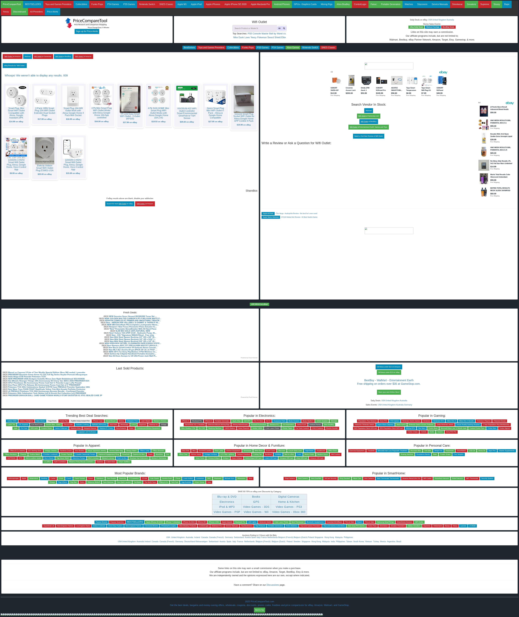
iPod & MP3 (227, 506)
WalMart (382, 380)
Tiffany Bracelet (158, 451)
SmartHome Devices (404, 522)
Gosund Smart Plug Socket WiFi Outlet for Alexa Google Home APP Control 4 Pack (243, 117)
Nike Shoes (40, 421)
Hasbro (440, 432)
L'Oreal (177, 478)
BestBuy (369, 380)
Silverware (247, 451)
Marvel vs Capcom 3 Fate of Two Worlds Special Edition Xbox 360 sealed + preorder (46, 372)
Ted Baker (137, 482)
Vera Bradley (79, 451)
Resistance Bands (423, 454)
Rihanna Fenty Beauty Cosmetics (81, 462)
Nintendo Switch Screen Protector (421, 425)
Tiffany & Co (163, 482)
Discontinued (19, 12)
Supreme (484, 4)
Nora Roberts (121, 428)
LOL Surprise (23, 425)
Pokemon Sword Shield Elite (271, 37)
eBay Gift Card (301, 458)
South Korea (359, 541)
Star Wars (421, 428)
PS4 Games (113, 4)
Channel (23, 454)
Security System (487, 478)
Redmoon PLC (217, 526)
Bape (506, 4)
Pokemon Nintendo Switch (364, 425)
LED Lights (252, 522)
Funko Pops (97, 4)
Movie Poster (309, 454)
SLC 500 (202, 428)
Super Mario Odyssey (271, 217)
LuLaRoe (47, 462)
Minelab (334, 421)
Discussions (273, 585)
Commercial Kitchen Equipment (148, 428)
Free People (111, 478)
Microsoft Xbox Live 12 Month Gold (453, 428)
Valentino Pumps (79, 458)
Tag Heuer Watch (63, 458)
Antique (226, 458)
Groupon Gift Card (286, 458)
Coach (68, 478)
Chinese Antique (214, 458)
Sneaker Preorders (398, 526)
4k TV (268, 421)
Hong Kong (329, 537)
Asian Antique (237, 458)
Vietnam (369, 541)
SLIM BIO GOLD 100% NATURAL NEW (133, 331)
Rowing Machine (407, 454)
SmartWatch (461, 451)
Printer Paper (287, 428)
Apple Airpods (227, 522)
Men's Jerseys (93, 458)
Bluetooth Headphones (315, 522)
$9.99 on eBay (16, 173)
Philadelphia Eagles (168, 526)
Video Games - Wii (256, 511)
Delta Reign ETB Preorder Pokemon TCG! (27, 377)
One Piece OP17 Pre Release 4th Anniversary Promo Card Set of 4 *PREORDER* (44, 385)
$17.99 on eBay (45, 119)
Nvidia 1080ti (257, 428)
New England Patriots (65, 526)
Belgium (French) (285, 537)
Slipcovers (422, 4)
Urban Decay (199, 482)
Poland (311, 537)
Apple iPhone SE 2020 (235, 4)
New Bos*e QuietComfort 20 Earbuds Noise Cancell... (133, 347)
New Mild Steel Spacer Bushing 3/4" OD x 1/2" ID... (133, 341)
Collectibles (81, 4)
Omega (52, 482)
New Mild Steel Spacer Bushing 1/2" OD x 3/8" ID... (133, 337)
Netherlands (272, 537)
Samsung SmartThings (385, 522)
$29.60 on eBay (187, 122)
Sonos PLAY (301, 425)
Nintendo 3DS (438, 421)
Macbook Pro (197, 421)
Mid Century (335, 454)
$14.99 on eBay (16, 121)
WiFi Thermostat (472, 478)
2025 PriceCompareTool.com (259, 601)
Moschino (159, 454)
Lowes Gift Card (271, 458)
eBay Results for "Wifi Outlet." (14, 66)
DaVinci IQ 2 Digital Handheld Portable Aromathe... (133, 354)
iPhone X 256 (214, 522)
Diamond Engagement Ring (108, 454)
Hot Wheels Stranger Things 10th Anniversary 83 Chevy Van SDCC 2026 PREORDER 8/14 (48, 381)
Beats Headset (294, 421)
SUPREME (11, 458)
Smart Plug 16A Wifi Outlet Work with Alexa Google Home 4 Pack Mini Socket (73, 112)
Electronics (227, 501)
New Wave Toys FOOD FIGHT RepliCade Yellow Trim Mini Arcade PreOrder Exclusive (46, 389)
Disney (121, 421)
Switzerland (239, 537)
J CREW (472, 526)
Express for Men (139, 454)
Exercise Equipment (357, 451)
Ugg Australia (186, 482)
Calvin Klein (110, 462)
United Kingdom (439, 20)
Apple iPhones (213, 4)
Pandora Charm (66, 451)
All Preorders (36, 12)
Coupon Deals (46, 428)
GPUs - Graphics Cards (305, 4)
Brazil (398, 541)
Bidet (435, 454)
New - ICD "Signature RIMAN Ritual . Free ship (133, 335)
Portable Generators (390, 4)
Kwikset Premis (315, 425)
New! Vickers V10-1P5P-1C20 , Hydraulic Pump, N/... (132, 333)
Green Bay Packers (115, 526)
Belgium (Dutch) (300, 537)
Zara (209, 482)
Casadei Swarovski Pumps (85, 454)
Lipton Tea (11, 425)
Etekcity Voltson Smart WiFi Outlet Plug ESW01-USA (45, 167)
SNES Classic (166, 4)
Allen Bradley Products (187, 526)
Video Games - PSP (227, 511)
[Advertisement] (130, 257)
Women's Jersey (108, 458)
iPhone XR (202, 522)
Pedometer (450, 451)
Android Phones (282, 4)
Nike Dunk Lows (241, 37)
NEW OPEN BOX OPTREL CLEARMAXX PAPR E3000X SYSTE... (133, 343)
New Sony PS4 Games (356, 526)
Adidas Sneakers (414, 526)
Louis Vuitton (188, 478)
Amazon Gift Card (316, 458)
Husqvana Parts (279, 421)
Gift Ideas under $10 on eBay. (389, 372)
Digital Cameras (288, 496)
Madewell (217, 478)
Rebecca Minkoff (94, 482)
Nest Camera (303, 478)
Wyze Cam (357, 478)
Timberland (437, 526)
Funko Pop (64, 421)
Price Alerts (52, 12)
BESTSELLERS (33, 4)
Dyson (90, 478)
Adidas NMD (12, 421)
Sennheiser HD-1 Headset (194, 425)
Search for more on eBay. (120, 204)
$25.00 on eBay (45, 174)
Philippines (348, 537)
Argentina (391, 541)
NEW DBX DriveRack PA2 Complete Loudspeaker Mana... (133, 325)
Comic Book (433, 428)
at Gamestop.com (368, 116)
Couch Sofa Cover (295, 451)
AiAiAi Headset (322, 421)
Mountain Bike (415, 451)
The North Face (150, 482)
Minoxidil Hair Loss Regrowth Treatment (392, 451)
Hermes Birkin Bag (116, 451)
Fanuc (374, 4)
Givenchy (122, 478)
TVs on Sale (68, 425)
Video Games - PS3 (289, 506)
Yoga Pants (52, 421)
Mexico (383, 541)
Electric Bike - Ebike (53, 425)
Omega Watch (131, 451)
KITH (20, 458)
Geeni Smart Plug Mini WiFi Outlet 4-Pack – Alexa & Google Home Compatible (215, 113)
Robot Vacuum (457, 478)
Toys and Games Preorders (58, 4)
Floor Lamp (219, 451)
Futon (299, 454)
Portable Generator (222, 421)
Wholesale (124, 425)
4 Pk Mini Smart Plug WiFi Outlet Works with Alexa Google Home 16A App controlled (102, 113)
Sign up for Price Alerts (87, 31)
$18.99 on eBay (73, 119)
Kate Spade (154, 478)
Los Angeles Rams (83, 526)
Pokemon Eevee (500, 421)
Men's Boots (48, 458)
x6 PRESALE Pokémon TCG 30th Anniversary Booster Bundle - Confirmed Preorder (46, 391)
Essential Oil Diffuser (334, 522)
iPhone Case (98, 421)
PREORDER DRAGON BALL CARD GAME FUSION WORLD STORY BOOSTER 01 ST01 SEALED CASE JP (55, 395)
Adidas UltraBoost (26, 421)
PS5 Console (254, 33)
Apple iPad (196, 4)
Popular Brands (101, 522)
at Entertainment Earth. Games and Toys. (368, 127)
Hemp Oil (481, 451)
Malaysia (339, 537)
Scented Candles (205, 451)
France (264, 537)
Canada (205, 537)
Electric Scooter (332, 428)
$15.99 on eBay (73, 173)
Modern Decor (322, 454)
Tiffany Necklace (11, 454)
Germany (408, 405)
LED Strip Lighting (227, 454)
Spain (253, 537)
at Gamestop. (43, 56)
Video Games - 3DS (256, 506)
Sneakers (471, 4)
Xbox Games (293, 47)
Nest (250, 478)
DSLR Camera (317, 428)
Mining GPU (410, 428)
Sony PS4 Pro (451, 432)
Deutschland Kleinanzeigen (196, 541)
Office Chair (183, 454)
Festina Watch (35, 454)
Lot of (134, 425)
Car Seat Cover (37, 425)
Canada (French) (216, 537)
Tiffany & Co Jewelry (17, 451)
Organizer (142, 425)
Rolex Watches (291, 526)
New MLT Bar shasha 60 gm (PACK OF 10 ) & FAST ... (133, 350)
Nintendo (426, 421)
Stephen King (76, 428)
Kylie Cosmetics (60, 462)
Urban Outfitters (124, 462)
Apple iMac (236, 421)
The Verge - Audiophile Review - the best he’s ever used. (296, 213)
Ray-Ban (73, 482)
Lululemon (200, 478)
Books (256, 496)
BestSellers (189, 47)
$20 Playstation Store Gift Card (365, 428)
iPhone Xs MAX (189, 522)
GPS (256, 501)
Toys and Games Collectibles (334, 526)
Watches (409, 4)
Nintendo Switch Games (411, 421)
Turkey (376, 541)
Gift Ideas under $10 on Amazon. (389, 367)
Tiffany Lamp (144, 451)
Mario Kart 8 (401, 425)
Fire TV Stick (258, 421)
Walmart (28, 56)
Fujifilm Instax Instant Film (80, 421)
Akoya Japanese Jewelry (97, 451)
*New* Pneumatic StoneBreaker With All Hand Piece (132, 329)
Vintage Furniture (210, 454)
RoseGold (126, 454)
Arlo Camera (369, 478)
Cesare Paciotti (66, 454)
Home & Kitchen (289, 501)
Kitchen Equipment (233, 451)
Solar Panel (200, 458)
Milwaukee (241, 478)
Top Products (260, 526)
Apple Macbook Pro (260, 4)
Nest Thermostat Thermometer (388, 478)
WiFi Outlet (427, 478)
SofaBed (278, 454)
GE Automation (288, 425)
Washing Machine (215, 428)
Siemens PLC (275, 425)
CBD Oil (472, 451)
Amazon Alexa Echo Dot (411, 478)
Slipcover (281, 451)
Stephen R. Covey (106, 428)
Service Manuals (440, 4)
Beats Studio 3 (308, 421)
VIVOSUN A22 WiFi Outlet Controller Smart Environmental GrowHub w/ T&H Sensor (187, 113)
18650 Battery (230, 428)
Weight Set (438, 451)
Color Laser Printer (272, 428)
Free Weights (458, 454)
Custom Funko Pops (477, 428)
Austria (248, 537)
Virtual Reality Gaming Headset (468, 425)
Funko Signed (505, 428)
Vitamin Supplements (507, 451)
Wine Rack (259, 451)
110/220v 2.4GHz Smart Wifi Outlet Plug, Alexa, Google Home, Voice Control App (16, 165)
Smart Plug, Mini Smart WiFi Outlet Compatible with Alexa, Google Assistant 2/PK (16, 113)
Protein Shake (445, 454)
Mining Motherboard (240, 425)
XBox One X (451, 421)
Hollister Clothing (82, 425)
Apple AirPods (268, 213)
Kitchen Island (196, 454)
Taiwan (349, 541)
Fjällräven (100, 478)
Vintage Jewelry (51, 451)
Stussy (496, 4)
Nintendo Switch (147, 4)
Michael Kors (229, 478)
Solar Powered (243, 428)
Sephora (100, 462)
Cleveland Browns (151, 526)
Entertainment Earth (401, 380)
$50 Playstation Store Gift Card (391, 428)
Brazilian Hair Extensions (139, 458)
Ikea (194, 451)
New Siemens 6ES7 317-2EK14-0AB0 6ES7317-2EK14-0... (133, 345)
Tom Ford (174, 482)
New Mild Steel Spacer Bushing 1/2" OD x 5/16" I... (133, 339)
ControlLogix (360, 4)
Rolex (82, 482)
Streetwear (457, 4)
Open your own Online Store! (389, 392)
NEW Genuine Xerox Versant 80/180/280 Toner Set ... (133, 316)
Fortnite (423, 432)
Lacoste (463, 526)
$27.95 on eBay (215, 121)
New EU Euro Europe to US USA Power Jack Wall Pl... (133, 356)
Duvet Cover (270, 451)
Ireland (197, 537)
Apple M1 (182, 4)
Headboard (321, 451)
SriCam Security (330, 478)
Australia (450, 20)
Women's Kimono (160, 421)
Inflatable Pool (132, 421)
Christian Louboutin (50, 454)
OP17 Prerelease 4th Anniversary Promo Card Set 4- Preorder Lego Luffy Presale (45, 383)
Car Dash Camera (302, 428)
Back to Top (259, 610)
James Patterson (61, 428)
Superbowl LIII (49, 526)
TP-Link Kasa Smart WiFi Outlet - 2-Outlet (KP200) (130, 116)
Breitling (44, 478)
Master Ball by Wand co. (274, 33)
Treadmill (371, 451)
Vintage (164, 425)
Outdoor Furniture (243, 454)
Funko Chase (413, 432)
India (333, 541)
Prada (150, 454)
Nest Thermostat (298, 522)
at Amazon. (12, 56)
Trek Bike (427, 451)
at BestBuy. (63, 56)
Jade (15, 428)
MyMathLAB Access (99, 425)
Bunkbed (268, 454)
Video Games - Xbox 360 (288, 511)
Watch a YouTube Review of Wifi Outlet (368, 136)
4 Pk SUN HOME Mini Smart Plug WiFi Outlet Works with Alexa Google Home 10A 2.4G (158, 113)
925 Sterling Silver (35, 451)
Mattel (432, 432)
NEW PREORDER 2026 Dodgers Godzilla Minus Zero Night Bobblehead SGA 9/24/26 (46, 379)
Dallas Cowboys (99, 526)
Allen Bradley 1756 (188, 428)
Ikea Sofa (185, 451)
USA (430, 20)
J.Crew (144, 478)
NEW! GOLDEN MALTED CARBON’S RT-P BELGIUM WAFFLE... (132, 318)
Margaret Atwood (90, 428)
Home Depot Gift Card (253, 458)
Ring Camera (290, 478)
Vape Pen (492, 451)
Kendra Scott (167, 478)
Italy (258, 537)
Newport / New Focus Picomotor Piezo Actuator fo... (133, 327)
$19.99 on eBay (244, 125)
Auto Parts (113, 425)
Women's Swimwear (159, 458)
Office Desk (332, 451)
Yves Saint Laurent (124, 482)
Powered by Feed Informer (249, 357)
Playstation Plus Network (367, 421)
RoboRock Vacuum (442, 478)
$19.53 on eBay (159, 121)
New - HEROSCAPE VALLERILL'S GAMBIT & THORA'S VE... (133, 322)
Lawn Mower (145, 421)
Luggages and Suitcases (87, 432)
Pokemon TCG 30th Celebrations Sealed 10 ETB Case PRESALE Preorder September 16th (49, 387)
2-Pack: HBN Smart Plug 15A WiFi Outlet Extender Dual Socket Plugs (44, 112)
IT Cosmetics (134, 478)
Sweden (297, 541)
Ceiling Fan (257, 454)
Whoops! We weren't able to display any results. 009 (36, 75)
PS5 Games (129, 4)
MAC (209, 478)
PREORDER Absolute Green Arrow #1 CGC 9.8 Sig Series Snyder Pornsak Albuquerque (47, 374)
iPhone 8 (208, 421)
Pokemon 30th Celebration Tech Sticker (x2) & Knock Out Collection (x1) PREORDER (47, 393)
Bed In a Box (289, 454)
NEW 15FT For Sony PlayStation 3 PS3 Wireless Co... (133, 352)
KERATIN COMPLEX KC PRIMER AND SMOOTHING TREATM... (133, 320)
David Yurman (80, 478)
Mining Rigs (326, 4)
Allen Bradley (343, 4)
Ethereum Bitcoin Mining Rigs (218, 425)
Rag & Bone (62, 482)
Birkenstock (33, 478)
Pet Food (24, 428)
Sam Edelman (108, 482)
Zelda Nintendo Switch (445, 425)
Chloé (61, 478)
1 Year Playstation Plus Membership (496, 425)
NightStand (309, 451)
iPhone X (185, 421)
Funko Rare (492, 428)
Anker (131, 428)
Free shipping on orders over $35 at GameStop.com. (389, 383)
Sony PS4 (383, 421)
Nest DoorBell (316, 478)
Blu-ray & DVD (227, 496)
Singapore (319, 537)
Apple (24, 478)
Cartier (53, 478)
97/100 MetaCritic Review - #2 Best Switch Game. (299, 217)
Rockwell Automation (258, 425)
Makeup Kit (153, 425)
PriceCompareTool (12, 4)
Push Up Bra (122, 458)
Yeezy (6, 12)
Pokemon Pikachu (483, 421)
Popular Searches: (117, 522)
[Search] (284, 28)
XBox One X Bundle (466, 421)
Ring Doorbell (345, 478)
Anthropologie (13, 478)
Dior (167, 454)
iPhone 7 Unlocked (173, 522)
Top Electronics (246, 526)
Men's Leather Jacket (33, 458)
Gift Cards (34, 428)
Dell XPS (247, 421)
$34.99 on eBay (102, 121)
